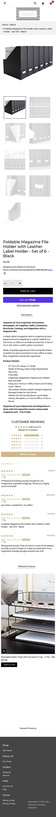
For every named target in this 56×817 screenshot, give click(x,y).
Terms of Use (9, 800)
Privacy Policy (9, 803)
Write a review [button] (28, 454)
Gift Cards (7, 750)
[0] (50, 3)
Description (26, 315)
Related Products (26, 566)
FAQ (5, 789)
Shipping (7, 267)
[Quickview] (4, 651)
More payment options (28, 305)
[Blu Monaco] (28, 14)
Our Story (7, 761)
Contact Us (8, 786)
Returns (6, 775)
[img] (7, 471)
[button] (16, 435)
